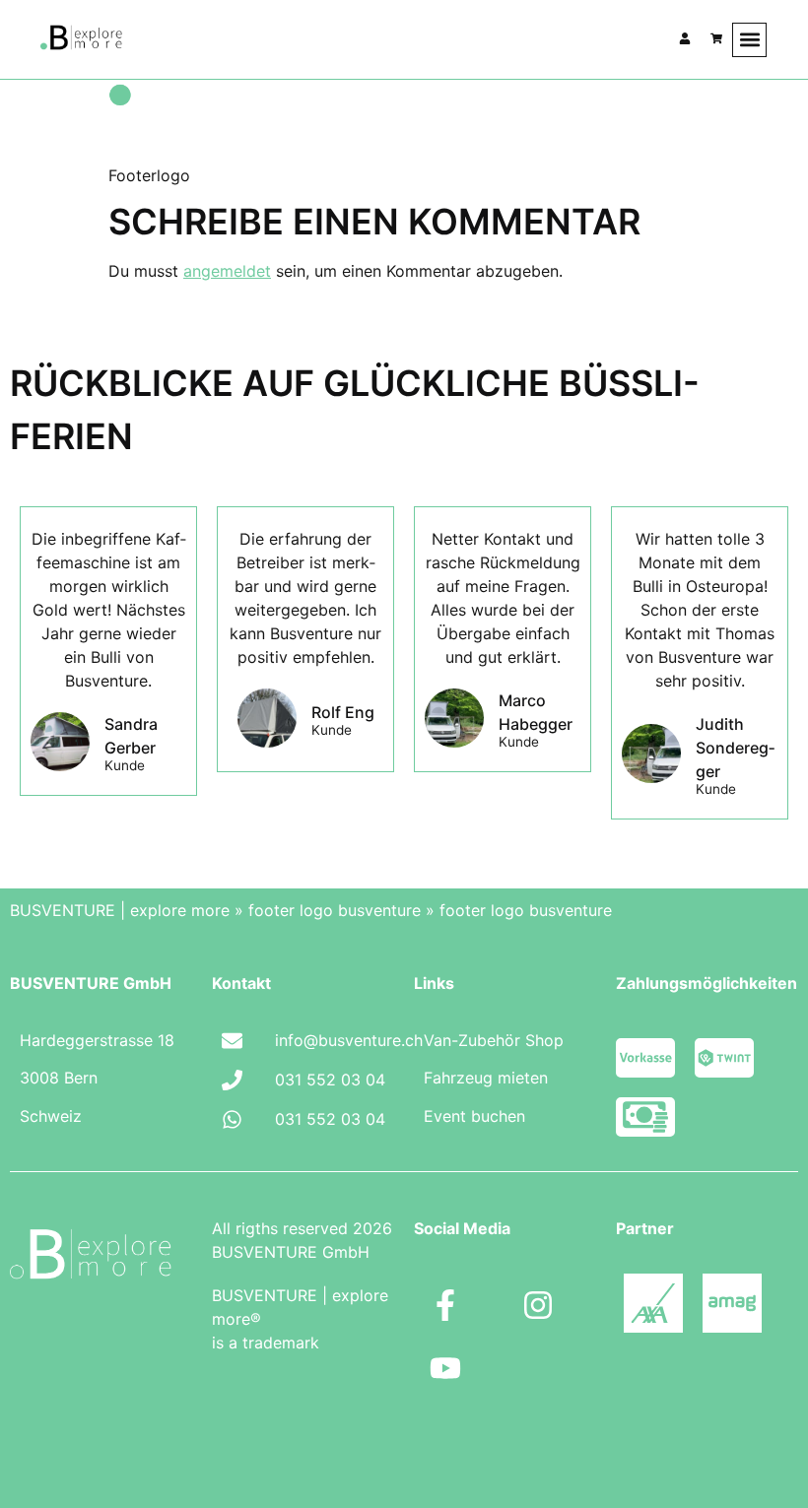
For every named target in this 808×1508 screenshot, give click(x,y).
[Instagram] (538, 1305)
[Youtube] (445, 1368)
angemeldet (227, 271)
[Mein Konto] (685, 38)
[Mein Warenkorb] (716, 38)
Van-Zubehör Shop (494, 1040)
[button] (749, 40)
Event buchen (474, 1116)
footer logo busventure (334, 910)
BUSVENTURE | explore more (120, 910)
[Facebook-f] (445, 1305)
